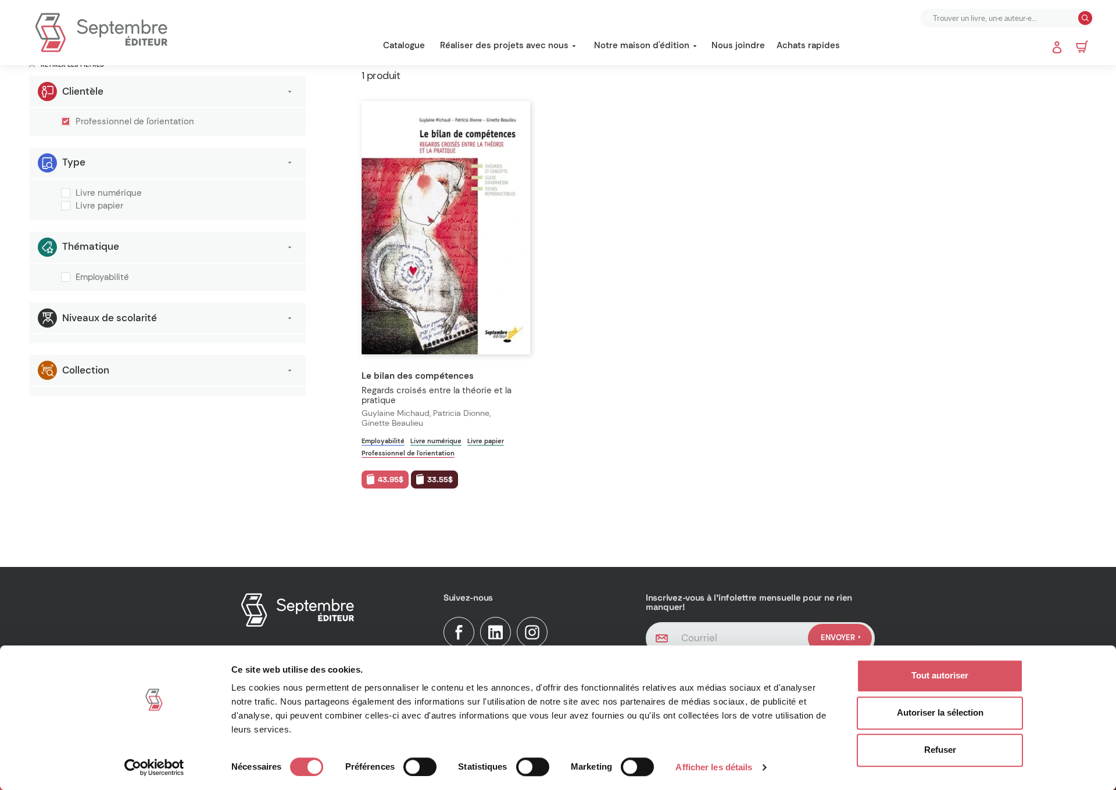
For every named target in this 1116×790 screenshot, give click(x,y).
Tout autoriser (939, 675)
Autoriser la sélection (940, 712)
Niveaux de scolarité (109, 317)
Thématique (90, 246)
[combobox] (1000, 18)
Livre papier (99, 206)
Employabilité (102, 277)
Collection (85, 370)
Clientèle (82, 91)
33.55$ (440, 479)
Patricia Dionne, (463, 413)
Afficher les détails (713, 767)
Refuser (940, 750)
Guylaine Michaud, (397, 413)
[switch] (420, 766)
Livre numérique (109, 193)
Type (73, 162)
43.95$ (390, 479)
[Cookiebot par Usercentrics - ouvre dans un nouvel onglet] (154, 767)
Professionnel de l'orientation (135, 122)
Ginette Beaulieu (392, 423)
